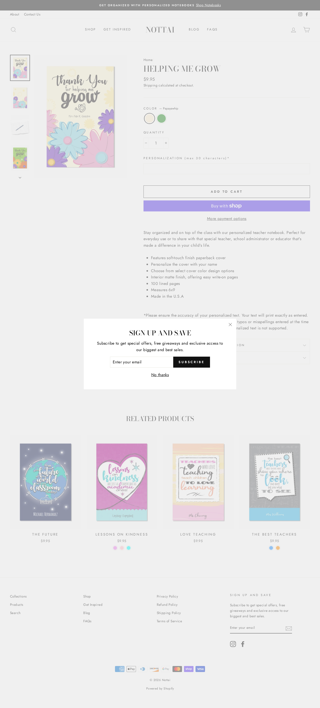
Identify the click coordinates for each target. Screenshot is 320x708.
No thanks (160, 375)
